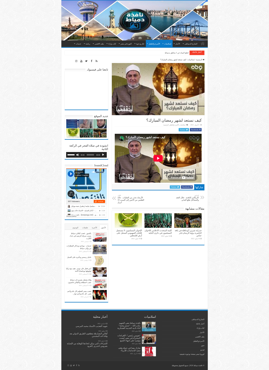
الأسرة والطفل (154, 44)
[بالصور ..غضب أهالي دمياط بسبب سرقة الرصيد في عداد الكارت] (100, 237)
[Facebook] (91, 61)
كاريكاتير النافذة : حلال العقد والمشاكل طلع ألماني (187, 198)
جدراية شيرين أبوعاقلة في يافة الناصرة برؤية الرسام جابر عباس (188, 233)
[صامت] (77, 154)
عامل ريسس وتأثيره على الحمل (79, 257)
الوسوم (75, 228)
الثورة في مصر (126, 44)
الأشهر (103, 228)
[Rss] (96, 61)
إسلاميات (167, 44)
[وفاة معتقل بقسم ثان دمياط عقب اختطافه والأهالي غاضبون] (100, 283)
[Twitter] (86, 61)
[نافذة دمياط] (134, 20)
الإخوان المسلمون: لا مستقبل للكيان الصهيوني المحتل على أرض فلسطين (129, 233)
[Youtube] (81, 61)
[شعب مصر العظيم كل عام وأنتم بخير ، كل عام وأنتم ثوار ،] (100, 295)
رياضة (88, 44)
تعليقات (85, 228)
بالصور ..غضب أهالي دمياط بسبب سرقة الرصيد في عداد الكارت (80, 235)
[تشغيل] (103, 154)
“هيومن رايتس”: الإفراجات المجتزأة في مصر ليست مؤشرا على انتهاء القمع (129, 338)
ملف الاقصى (99, 44)
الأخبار (177, 44)
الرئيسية (202, 43)
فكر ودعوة (140, 44)
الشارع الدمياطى (191, 44)
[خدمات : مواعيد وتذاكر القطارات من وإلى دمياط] (100, 249)
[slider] (71, 154)
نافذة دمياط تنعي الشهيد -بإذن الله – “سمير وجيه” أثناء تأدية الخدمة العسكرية (129, 325)
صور (202, 345)
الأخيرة (94, 228)
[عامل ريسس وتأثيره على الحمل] (100, 260)
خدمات (78, 44)
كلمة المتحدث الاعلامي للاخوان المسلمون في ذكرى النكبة (158, 231)
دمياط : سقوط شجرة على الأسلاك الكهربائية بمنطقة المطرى (165, 53)
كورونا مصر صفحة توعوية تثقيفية (192, 354)
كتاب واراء (112, 44)
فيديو (202, 350)
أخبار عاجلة (200, 324)
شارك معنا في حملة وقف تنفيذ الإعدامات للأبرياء (129, 349)
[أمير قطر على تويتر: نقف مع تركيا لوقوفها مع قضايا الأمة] (100, 272)
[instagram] (76, 61)
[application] (86, 155)
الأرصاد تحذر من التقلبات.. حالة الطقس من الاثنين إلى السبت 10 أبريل (131, 199)
